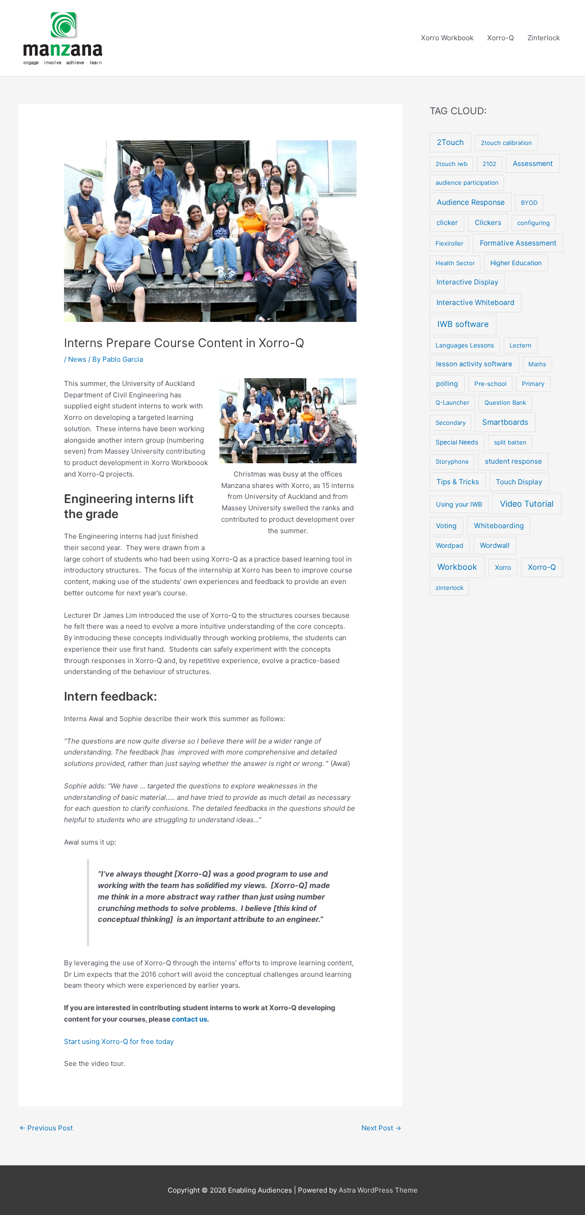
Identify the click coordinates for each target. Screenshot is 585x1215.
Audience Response (471, 202)
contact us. (190, 1019)
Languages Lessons (465, 345)
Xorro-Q (500, 37)
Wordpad (449, 545)
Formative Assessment (518, 243)
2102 (489, 163)
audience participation (467, 182)
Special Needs (457, 442)
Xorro (503, 567)
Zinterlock (543, 37)
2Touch (450, 142)
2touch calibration (506, 142)
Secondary (451, 422)
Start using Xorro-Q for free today (119, 1041)
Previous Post (46, 1128)
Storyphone (452, 461)
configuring (533, 222)
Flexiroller (449, 243)
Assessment (533, 163)
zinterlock (449, 587)
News (77, 359)
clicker (447, 222)
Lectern (521, 345)
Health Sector (455, 263)
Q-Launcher (452, 402)
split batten (510, 442)
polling (447, 384)
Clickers (488, 222)
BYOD (529, 202)
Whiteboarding (499, 525)
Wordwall (495, 545)
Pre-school (490, 383)
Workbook (457, 567)
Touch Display (519, 481)
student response (513, 461)
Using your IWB (459, 504)
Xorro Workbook (447, 37)
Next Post (381, 1128)
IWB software (463, 324)
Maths (537, 364)
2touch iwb (452, 163)
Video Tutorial (526, 503)
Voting (446, 526)
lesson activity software (474, 364)
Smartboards (505, 422)
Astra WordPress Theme (378, 1190)
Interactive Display (467, 282)
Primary (533, 383)
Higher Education (516, 263)
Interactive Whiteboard (475, 302)
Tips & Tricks (457, 481)
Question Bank (505, 402)
